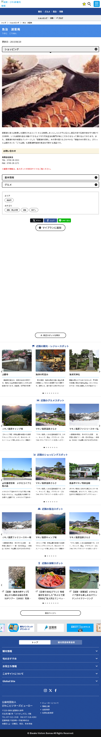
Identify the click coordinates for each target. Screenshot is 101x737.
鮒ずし (33, 210)
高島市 (9, 200)
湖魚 (24, 210)
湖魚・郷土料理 (12, 210)
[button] (43, 393)
